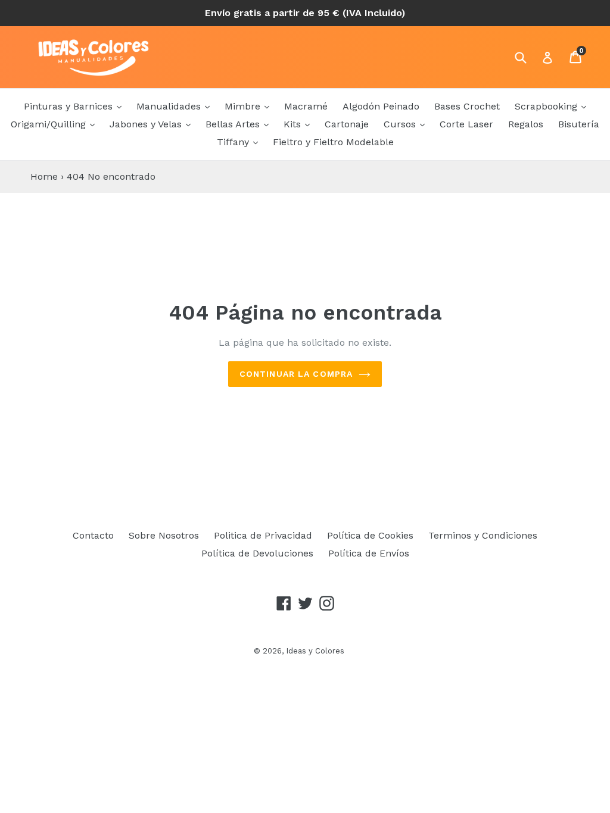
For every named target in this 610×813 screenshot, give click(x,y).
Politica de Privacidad (263, 535)
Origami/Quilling (50, 124)
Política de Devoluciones (257, 553)
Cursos (401, 124)
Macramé (306, 106)
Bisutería (578, 124)
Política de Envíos (368, 553)
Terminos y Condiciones (482, 535)
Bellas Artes (234, 124)
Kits (294, 124)
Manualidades (170, 106)
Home (44, 176)
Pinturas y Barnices (70, 106)
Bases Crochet (467, 106)
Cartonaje (347, 124)
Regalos (525, 124)
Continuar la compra (296, 374)
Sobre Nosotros (164, 535)
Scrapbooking (547, 106)
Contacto (93, 535)
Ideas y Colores (315, 650)
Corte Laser (466, 124)
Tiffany (234, 142)
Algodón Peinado (381, 106)
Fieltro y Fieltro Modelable (333, 142)
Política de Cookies (370, 535)
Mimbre (244, 106)
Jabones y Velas (147, 124)
